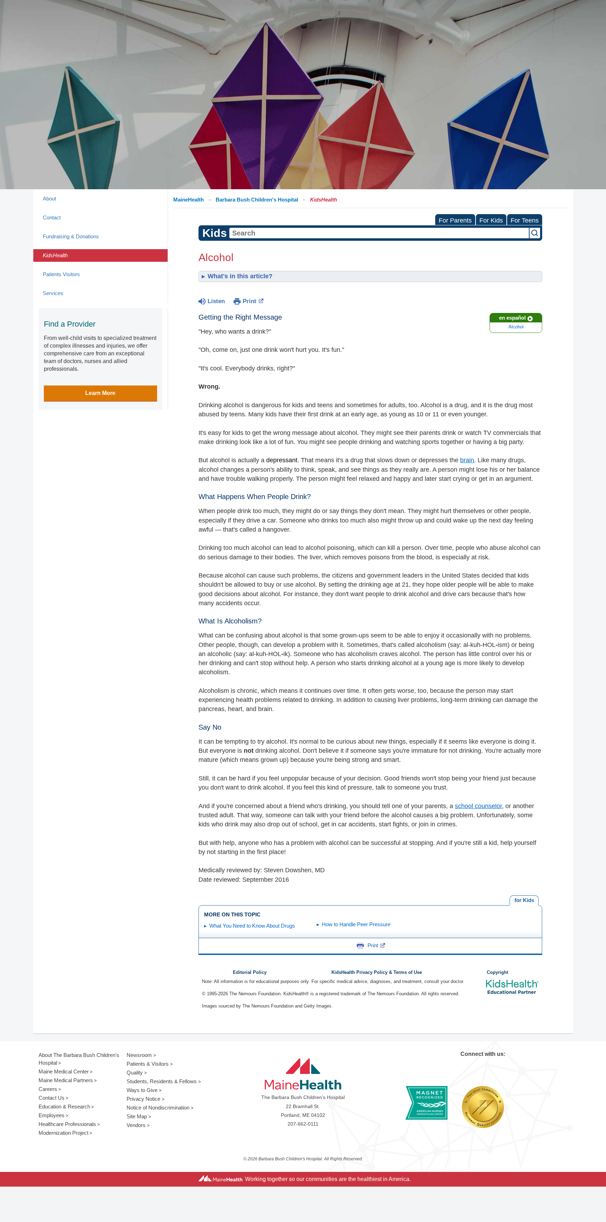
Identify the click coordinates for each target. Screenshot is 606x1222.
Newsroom (139, 1055)
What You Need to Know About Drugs (252, 926)
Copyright (497, 972)
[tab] (524, 900)
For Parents (455, 220)
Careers (48, 1089)
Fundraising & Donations (71, 236)
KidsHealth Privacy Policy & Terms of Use (376, 972)
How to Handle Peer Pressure (356, 924)
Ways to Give (142, 1090)
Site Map (137, 1116)
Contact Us (52, 1098)
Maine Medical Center (64, 1071)
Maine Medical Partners (66, 1080)
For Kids (491, 220)
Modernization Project (63, 1133)
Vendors (136, 1125)
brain (467, 460)
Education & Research (64, 1107)
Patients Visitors (61, 274)
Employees (52, 1115)
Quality (135, 1073)
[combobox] (379, 233)
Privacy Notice (143, 1099)
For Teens (525, 220)
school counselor (478, 806)
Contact (52, 217)
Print (249, 301)
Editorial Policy (250, 972)
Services (53, 293)
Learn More (100, 393)
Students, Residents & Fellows (162, 1081)
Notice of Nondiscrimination (158, 1108)
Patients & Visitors (148, 1064)
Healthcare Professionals (67, 1124)
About (49, 199)
